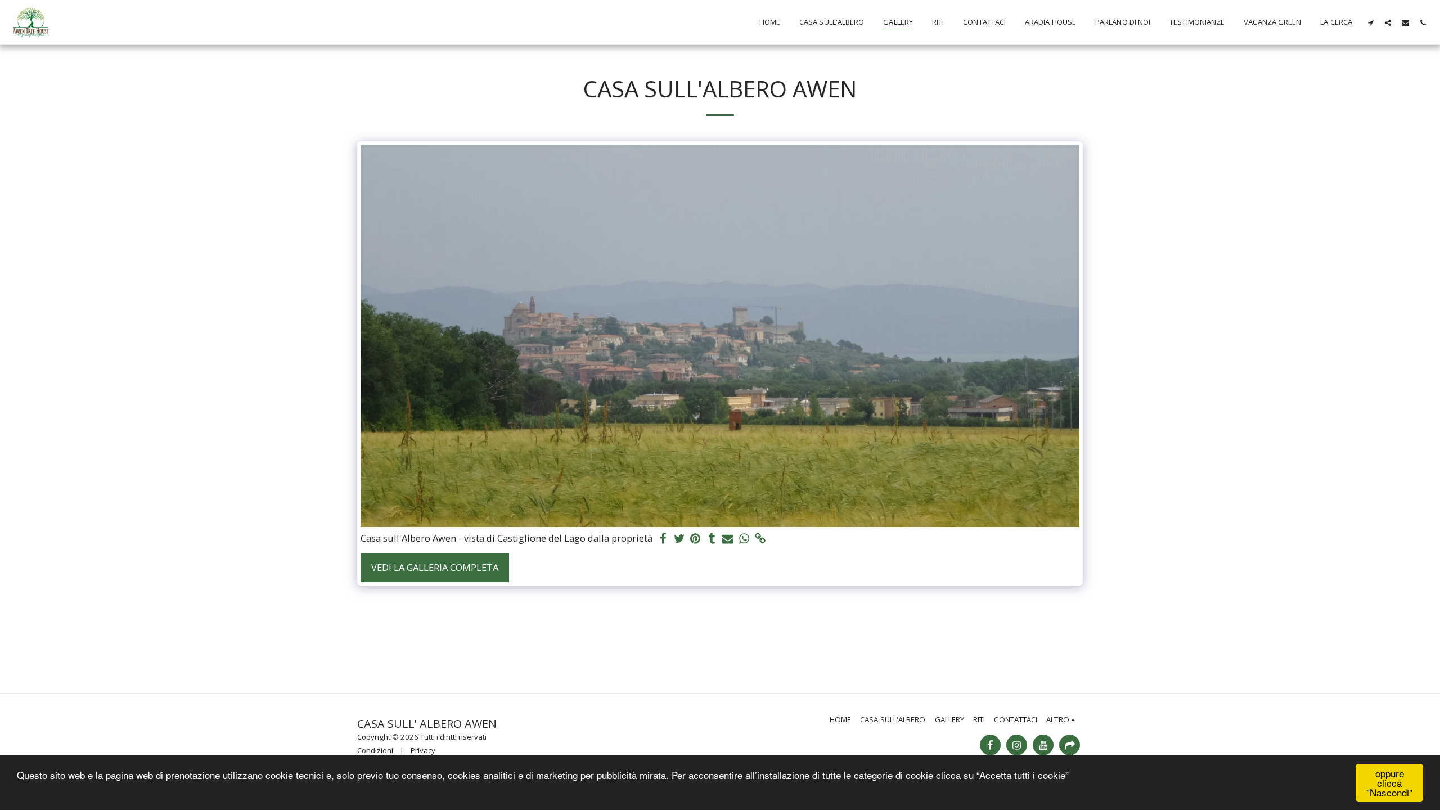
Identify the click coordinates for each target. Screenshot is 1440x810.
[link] (761, 539)
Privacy (423, 750)
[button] (1370, 22)
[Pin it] (695, 539)
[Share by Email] (728, 539)
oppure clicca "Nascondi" (1389, 782)
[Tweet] (679, 539)
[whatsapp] (744, 539)
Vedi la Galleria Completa (434, 567)
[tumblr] (712, 539)
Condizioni (375, 750)
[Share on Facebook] (663, 539)
